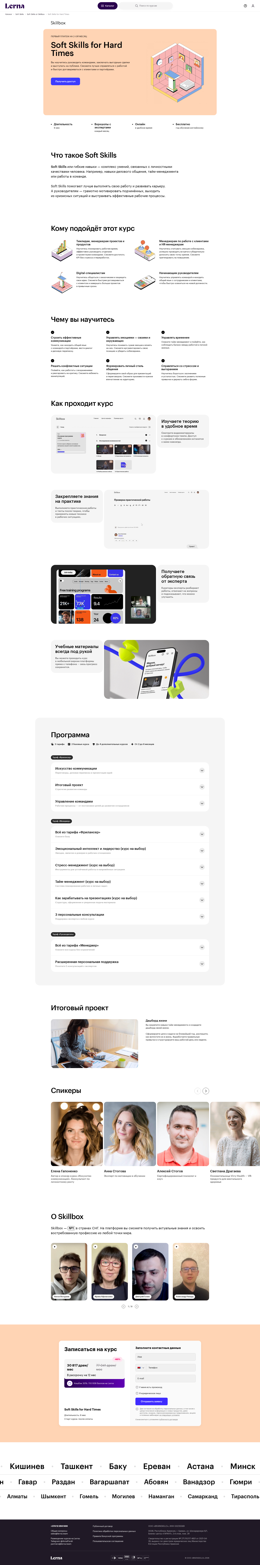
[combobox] (141, 1367)
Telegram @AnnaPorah (62, 1541)
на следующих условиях (169, 1415)
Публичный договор (103, 1526)
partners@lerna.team (61, 1544)
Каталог (8, 14)
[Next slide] (206, 1091)
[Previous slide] (197, 1091)
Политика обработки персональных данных (114, 1531)
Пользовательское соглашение (108, 1541)
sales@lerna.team (59, 1534)
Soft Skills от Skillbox (36, 14)
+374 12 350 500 (59, 1526)
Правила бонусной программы (108, 1536)
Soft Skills (19, 14)
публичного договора (168, 1419)
